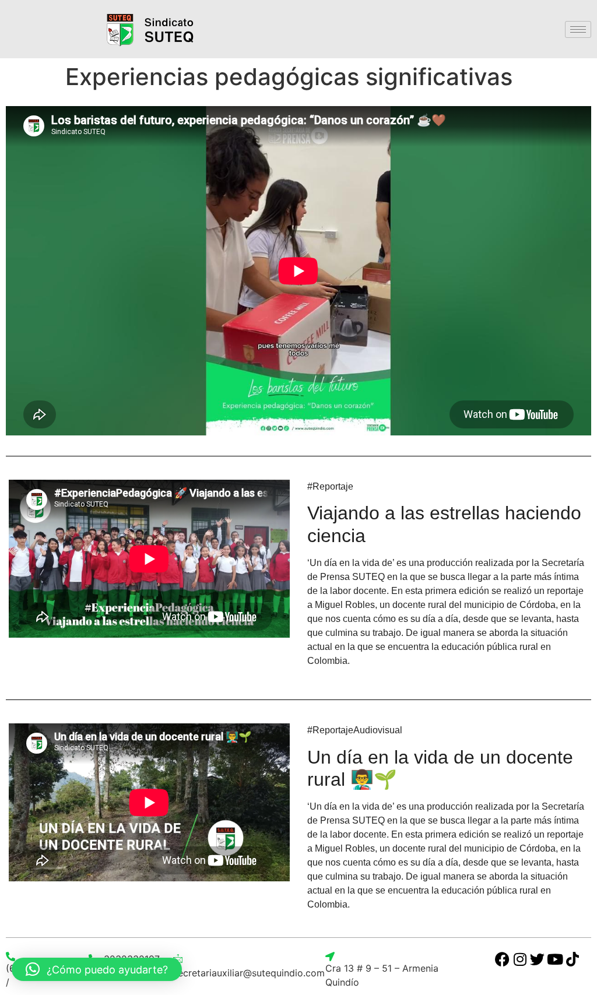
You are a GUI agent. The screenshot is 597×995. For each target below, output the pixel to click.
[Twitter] (537, 959)
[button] (97, 969)
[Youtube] (554, 959)
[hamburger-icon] (578, 29)
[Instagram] (519, 959)
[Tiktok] (572, 959)
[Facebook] (502, 959)
